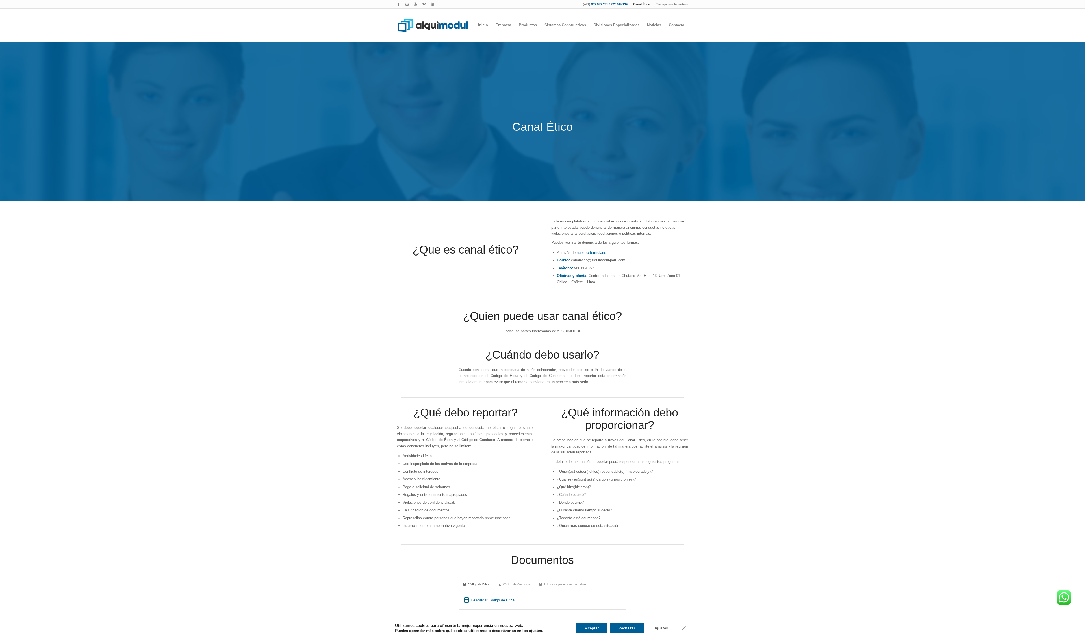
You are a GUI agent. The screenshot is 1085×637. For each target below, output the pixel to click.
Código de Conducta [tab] (516, 584)
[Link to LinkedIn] (432, 4)
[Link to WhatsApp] (424, 4)
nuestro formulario (591, 252)
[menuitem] (641, 4)
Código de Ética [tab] (478, 584)
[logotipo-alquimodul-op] (432, 25)
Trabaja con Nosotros (672, 4)
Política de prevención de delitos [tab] (565, 584)
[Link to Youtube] (415, 4)
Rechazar (626, 628)
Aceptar (592, 628)
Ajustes (661, 628)
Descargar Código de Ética (493, 600)
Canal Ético (641, 4)
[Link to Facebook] (398, 4)
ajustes (535, 630)
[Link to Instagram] (407, 4)
